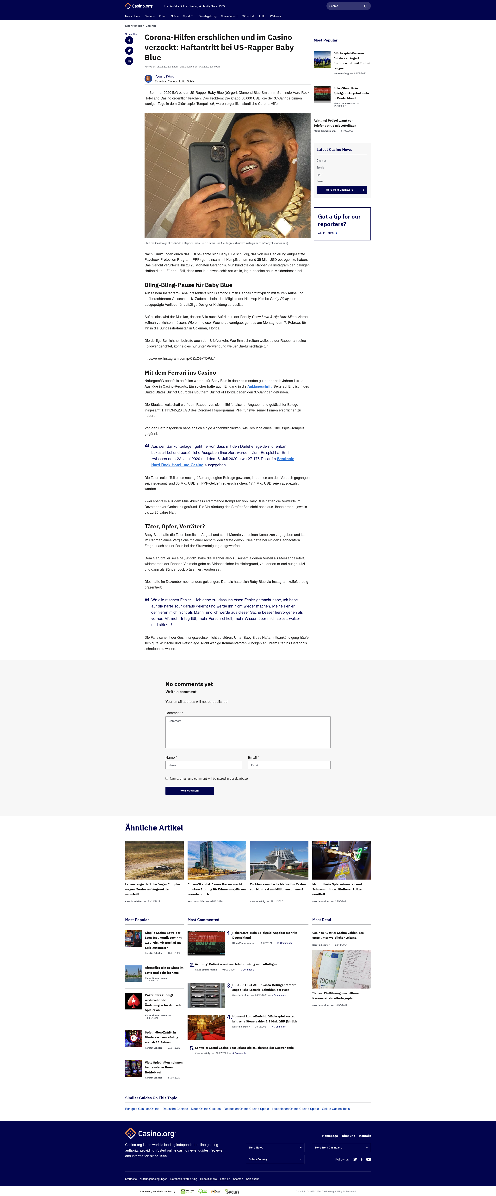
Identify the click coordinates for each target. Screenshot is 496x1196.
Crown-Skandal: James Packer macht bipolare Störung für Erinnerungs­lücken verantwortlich (217, 889)
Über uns (348, 1136)
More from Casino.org (339, 189)
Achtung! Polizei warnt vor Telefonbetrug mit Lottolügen (236, 964)
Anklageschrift (259, 386)
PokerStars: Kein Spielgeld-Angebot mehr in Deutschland (351, 93)
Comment (174, 712)
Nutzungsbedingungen (153, 1179)
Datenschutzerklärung (183, 1179)
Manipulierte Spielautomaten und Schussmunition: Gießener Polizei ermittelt (337, 889)
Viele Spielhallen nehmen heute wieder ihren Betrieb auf (164, 1067)
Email (253, 757)
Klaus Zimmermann (344, 103)
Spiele (175, 16)
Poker (162, 16)
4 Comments (279, 995)
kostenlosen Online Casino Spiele (295, 1108)
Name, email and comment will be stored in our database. (209, 778)
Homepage (330, 1136)
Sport (186, 16)
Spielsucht (252, 1179)
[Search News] (366, 6)
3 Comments (239, 1053)
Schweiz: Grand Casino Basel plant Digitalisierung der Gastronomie (244, 1048)
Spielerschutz (229, 16)
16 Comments (284, 943)
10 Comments (246, 969)
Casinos (150, 16)
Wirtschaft (248, 16)
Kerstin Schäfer (133, 901)
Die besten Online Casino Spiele (246, 1108)
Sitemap (238, 1179)
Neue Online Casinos (206, 1108)
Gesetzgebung (208, 16)
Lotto (262, 16)
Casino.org (328, 1191)
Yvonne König (164, 76)
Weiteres (275, 16)
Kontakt (365, 1136)
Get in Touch (326, 233)
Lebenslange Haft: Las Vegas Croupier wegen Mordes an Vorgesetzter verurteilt (152, 889)
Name (171, 757)
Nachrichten (133, 26)
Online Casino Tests (336, 1108)
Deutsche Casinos (175, 1108)
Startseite (131, 1179)
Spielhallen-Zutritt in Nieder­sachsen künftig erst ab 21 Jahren (161, 1037)
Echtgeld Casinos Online (142, 1108)
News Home (132, 16)
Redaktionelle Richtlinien (215, 1179)
